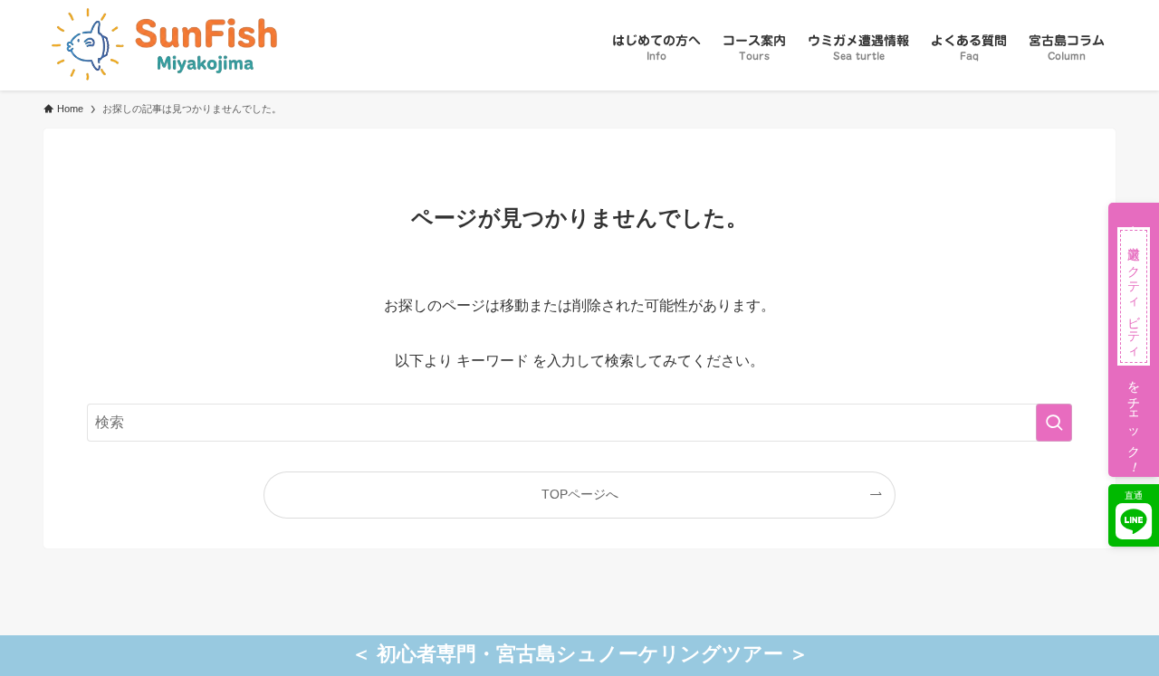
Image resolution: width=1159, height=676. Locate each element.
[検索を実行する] (1054, 423)
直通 (1134, 495)
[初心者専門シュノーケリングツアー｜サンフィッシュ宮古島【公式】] (160, 45)
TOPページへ (579, 494)
